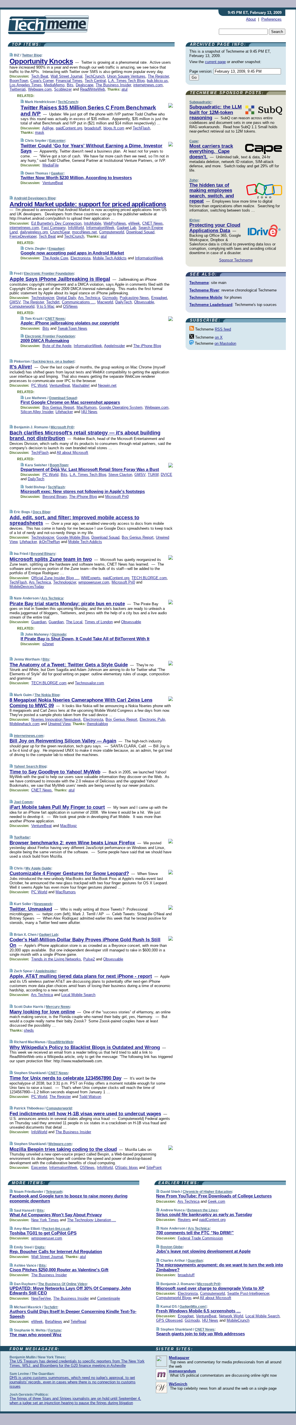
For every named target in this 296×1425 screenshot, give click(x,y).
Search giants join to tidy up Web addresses (200, 1333)
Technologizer (42, 298)
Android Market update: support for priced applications (88, 204)
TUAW (153, 474)
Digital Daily (66, 298)
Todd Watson (90, 1096)
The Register (158, 76)
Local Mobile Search (78, 995)
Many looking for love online (42, 1012)
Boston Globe (171, 1247)
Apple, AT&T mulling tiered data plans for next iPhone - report (81, 976)
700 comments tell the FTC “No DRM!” (195, 1232)
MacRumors (87, 407)
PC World (39, 385)
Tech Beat (39, 76)
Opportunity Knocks (41, 61)
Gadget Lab (126, 227)
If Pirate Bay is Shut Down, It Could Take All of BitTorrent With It (85, 638)
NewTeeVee (41, 1298)
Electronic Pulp (152, 719)
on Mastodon (225, 343)
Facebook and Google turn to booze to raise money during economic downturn (68, 1198)
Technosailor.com (89, 683)
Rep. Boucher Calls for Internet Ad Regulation (56, 1251)
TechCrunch (95, 76)
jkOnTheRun (49, 542)
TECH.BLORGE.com (149, 578)
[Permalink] (11, 55)
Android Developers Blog (34, 198)
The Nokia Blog (46, 695)
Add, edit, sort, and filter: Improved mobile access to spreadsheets (74, 520)
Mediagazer (179, 1358)
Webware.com (40, 89)
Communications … (78, 302)
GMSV (15, 302)
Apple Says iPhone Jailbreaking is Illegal (60, 279)
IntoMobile (92, 223)
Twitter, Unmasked (31, 909)
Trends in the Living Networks (56, 959)
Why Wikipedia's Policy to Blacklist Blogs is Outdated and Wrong (85, 1047)
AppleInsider (114, 346)
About (251, 19)
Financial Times (69, 80)
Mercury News (58, 1006)
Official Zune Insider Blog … (55, 578)
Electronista (80, 258)
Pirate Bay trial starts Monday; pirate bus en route (67, 603)
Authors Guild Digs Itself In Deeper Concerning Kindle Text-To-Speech (73, 1314)
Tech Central (95, 80)
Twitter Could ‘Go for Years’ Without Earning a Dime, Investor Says (91, 148)
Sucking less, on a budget (53, 361)
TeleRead (78, 1321)
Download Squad (140, 232)
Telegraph (54, 1191)
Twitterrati (18, 89)
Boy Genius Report (58, 407)
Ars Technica (89, 298)
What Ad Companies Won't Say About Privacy (56, 1214)
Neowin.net (107, 385)
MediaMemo (54, 85)
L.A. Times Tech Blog (126, 80)
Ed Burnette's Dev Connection (56, 223)
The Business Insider (113, 85)
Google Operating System (121, 407)
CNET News (152, 223)
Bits (70, 85)
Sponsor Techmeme (236, 260)
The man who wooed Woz (36, 1334)
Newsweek (43, 904)
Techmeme (199, 282)
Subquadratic (200, 102)
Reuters (184, 1219)
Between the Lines (202, 1210)
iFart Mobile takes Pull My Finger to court (57, 807)
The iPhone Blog (147, 346)
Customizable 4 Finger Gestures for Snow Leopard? (69, 873)
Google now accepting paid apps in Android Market (72, 252)
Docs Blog (41, 512)
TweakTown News (72, 328)
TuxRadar (22, 837)
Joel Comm (23, 802)
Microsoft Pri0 (62, 427)
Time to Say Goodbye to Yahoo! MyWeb (55, 772)
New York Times (45, 1220)
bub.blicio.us (157, 80)
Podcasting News (134, 298)
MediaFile (50, 165)
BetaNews (53, 1321)
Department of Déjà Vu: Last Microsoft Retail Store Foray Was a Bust (90, 469)
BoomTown (19, 80)
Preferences (271, 19)
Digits (40, 1247)
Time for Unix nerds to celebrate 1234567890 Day (65, 1078)
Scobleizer (63, 89)
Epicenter (57, 140)
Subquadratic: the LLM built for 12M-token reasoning (215, 112)
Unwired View (59, 724)
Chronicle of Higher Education (207, 1191)
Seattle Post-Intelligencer (248, 1293)
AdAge (47, 128)
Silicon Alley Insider (37, 412)
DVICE (166, 474)
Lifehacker (64, 412)
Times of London (99, 622)
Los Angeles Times (26, 85)
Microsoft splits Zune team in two (51, 559)
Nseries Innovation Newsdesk (56, 719)
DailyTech (123, 302)
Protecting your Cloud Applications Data (214, 227)
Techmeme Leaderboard (210, 304)
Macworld (105, 302)
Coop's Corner (41, 80)
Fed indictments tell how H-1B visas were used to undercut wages (85, 1113)
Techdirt (53, 302)
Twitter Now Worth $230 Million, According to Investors (76, 177)
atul (124, 89)
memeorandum (182, 1371)
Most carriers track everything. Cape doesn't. (211, 151)
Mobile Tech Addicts (110, 258)
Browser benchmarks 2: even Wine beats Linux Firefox (72, 843)
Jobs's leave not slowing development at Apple (203, 1251)
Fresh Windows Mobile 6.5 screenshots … (198, 1310)
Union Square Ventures (126, 76)
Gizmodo (109, 298)
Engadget (56, 248)
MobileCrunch (238, 1320)
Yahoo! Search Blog (30, 766)
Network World (231, 1316)
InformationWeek (100, 227)
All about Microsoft (72, 452)
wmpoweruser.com (93, 582)
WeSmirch (178, 1384)
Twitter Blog (31, 55)
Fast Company (53, 227)
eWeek (134, 223)
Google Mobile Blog (72, 537)
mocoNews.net (84, 232)
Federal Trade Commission (200, 1238)
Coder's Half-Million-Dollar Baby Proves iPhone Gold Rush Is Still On (85, 942)
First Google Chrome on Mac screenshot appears (70, 402)
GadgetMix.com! (193, 1306)
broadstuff (92, 128)
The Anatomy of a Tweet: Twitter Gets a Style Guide (69, 664)
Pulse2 (89, 959)
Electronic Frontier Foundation (49, 273)
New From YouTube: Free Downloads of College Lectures (214, 1195)
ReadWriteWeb (92, 89)
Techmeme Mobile (205, 297)
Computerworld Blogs (174, 1298)
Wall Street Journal (66, 76)
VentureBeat (52, 183)
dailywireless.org (34, 232)
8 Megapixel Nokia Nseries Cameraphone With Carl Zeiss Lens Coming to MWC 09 (81, 702)
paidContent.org (69, 128)
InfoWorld (76, 227)
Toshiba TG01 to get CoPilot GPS (43, 1232)
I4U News (89, 412)
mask (39, 132)
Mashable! (81, 385)
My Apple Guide (38, 868)
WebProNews (114, 223)
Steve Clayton (120, 474)
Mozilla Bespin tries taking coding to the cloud (63, 1149)
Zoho (193, 180)
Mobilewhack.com (25, 724)
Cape (193, 141)
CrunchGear (60, 232)
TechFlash (141, 128)
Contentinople (108, 1298)
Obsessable (144, 302)
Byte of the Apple (56, 346)
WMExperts (91, 578)
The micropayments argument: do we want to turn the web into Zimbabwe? (219, 1267)
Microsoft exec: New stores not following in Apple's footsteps (83, 491)
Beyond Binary (54, 496)
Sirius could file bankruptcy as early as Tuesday (204, 1214)
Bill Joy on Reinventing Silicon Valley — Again (63, 741)
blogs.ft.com (113, 128)
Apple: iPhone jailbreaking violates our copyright (70, 322)
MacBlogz (68, 826)
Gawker (57, 173)
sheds (29, 1030)
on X (219, 337)
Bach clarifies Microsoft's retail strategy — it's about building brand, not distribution (85, 435)
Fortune (54, 1330)
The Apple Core (55, 258)
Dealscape (84, 85)
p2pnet (48, 644)
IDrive (194, 220)
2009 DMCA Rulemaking (45, 340)
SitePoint (154, 1167)
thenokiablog (97, 724)
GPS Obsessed (169, 1320)
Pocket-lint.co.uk (56, 1228)
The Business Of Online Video (62, 1284)
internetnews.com (148, 85)
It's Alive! (21, 367)
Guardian (38, 622)
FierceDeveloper (23, 236)
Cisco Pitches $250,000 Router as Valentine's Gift (59, 1269)
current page (215, 62)
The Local (74, 622)
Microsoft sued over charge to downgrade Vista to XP (210, 1288)
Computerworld (111, 232)
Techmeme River (204, 290)
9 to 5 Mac (46, 306)
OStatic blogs (126, 1167)
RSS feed (223, 329)
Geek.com (216, 1201)
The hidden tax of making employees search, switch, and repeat (211, 193)
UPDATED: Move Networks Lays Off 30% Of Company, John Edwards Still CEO (70, 1291)
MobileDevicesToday (27, 586)
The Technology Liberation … (91, 1220)
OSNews (70, 306)
